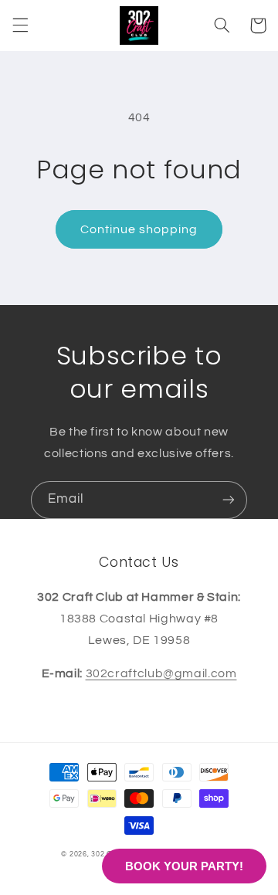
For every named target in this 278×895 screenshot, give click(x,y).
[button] (20, 25)
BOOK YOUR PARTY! (184, 866)
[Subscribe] (228, 500)
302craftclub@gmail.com (161, 673)
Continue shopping (139, 229)
